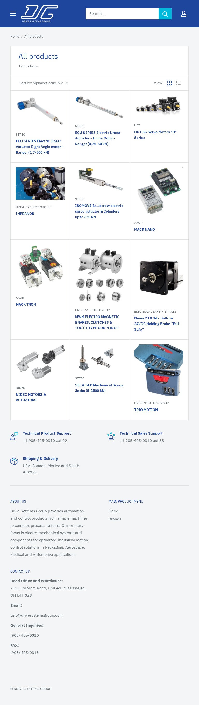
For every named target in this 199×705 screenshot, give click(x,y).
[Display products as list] (178, 83)
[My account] (183, 14)
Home (14, 36)
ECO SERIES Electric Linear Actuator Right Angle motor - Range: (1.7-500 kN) (39, 146)
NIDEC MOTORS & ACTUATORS (31, 397)
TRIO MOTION (146, 409)
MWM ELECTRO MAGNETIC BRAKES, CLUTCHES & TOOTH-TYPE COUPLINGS (97, 322)
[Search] (165, 13)
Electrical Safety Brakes (155, 311)
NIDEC (20, 388)
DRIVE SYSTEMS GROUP (33, 207)
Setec (20, 134)
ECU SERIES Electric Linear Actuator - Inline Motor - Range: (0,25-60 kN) (97, 138)
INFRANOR (25, 213)
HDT (137, 125)
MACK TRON (26, 304)
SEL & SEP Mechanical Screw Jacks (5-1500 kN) (99, 388)
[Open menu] (13, 14)
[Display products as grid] (169, 83)
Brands (115, 519)
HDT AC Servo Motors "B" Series (155, 135)
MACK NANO (144, 229)
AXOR (138, 222)
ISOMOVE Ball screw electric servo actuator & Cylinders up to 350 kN (99, 211)
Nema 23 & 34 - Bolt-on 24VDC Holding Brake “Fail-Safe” (157, 324)
